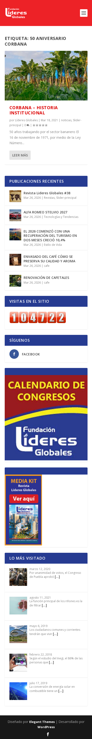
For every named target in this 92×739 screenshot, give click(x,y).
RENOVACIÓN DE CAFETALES (46, 277)
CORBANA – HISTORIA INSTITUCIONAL (33, 110)
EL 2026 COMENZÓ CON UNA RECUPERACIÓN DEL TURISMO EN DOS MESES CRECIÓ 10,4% (50, 235)
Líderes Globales (26, 120)
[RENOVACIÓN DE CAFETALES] (15, 281)
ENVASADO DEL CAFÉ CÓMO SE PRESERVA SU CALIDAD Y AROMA (49, 258)
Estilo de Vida (53, 245)
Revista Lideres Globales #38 (47, 193)
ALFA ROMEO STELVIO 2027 (45, 212)
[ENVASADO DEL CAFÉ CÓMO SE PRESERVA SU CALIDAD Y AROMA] (15, 260)
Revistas (49, 198)
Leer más (20, 155)
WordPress (46, 727)
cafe (47, 266)
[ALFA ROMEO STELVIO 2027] (15, 215)
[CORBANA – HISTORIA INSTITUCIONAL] (46, 75)
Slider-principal (66, 198)
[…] (57, 576)
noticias (66, 120)
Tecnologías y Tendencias (61, 217)
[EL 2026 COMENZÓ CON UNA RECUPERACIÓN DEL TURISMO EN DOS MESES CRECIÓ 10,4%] (15, 234)
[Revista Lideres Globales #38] (15, 196)
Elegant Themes (42, 722)
